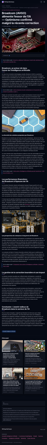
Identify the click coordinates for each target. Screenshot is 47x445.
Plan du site (42, 429)
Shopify (35, 436)
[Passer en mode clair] (41, 2)
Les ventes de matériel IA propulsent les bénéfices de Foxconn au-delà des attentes (21, 414)
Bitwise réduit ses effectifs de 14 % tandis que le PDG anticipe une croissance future (21, 410)
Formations (4, 438)
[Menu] (44, 2)
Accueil (3, 5)
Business (40, 436)
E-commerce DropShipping (25, 436)
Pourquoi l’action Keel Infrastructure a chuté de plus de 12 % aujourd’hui (18, 416)
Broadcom (27, 204)
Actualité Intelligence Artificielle (11, 10)
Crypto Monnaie (31, 438)
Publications (8, 5)
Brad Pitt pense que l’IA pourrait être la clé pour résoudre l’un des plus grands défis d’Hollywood (20, 419)
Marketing (23, 438)
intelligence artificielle (14, 438)
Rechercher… (6, 404)
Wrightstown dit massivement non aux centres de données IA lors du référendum (20, 412)
